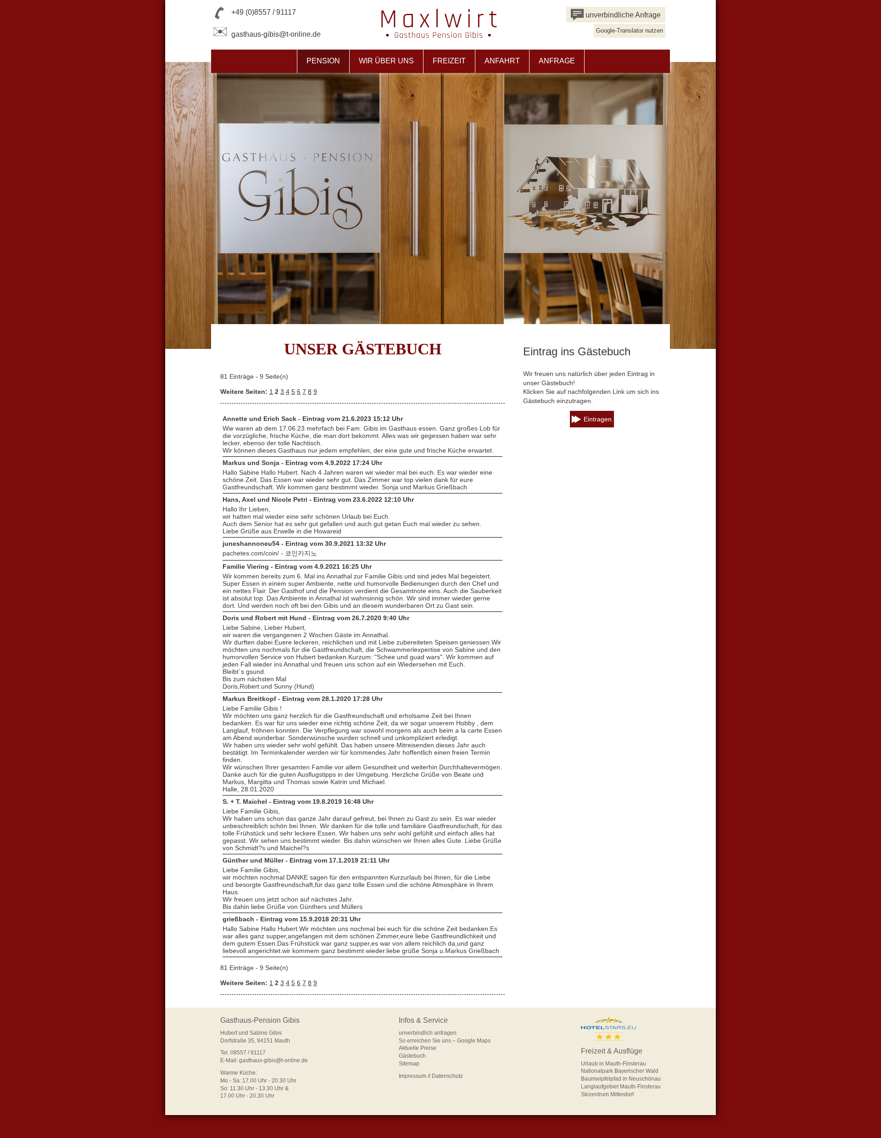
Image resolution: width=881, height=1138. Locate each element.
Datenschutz (447, 1076)
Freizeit (449, 61)
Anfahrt (502, 61)
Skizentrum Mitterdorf (607, 1094)
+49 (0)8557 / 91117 (263, 12)
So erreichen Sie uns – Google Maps (445, 1040)
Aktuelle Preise (417, 1048)
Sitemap (409, 1063)
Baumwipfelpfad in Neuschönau (621, 1079)
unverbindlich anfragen (428, 1033)
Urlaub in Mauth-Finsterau (613, 1063)
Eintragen (598, 419)
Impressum (412, 1076)
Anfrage (557, 61)
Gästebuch (412, 1056)
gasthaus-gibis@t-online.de (276, 34)
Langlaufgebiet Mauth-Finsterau (621, 1086)
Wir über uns (386, 61)
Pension (323, 61)
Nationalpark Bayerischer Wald (619, 1071)
